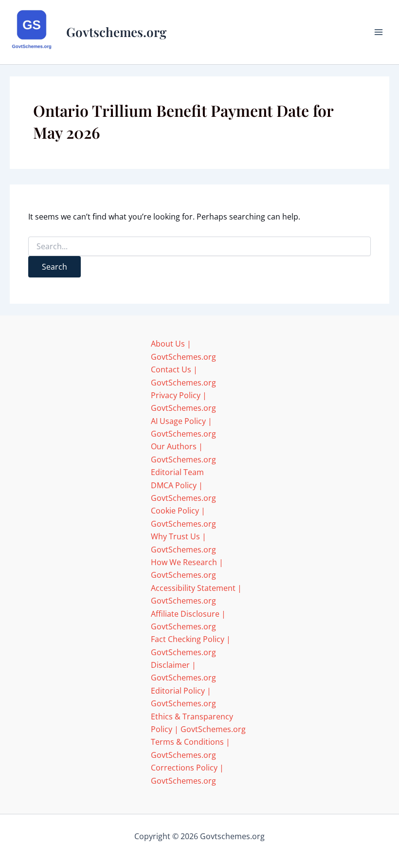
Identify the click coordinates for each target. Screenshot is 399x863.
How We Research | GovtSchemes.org (187, 568)
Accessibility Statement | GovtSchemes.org (196, 594)
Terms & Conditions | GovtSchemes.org (190, 748)
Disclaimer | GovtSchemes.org (183, 671)
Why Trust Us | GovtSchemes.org (183, 542)
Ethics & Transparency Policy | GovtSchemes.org (198, 722)
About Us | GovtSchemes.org (183, 350)
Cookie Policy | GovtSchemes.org (183, 517)
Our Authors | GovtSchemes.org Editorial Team (183, 459)
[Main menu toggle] (378, 32)
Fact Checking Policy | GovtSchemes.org (191, 645)
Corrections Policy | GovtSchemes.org (187, 774)
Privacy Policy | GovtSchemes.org (183, 401)
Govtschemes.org (116, 31)
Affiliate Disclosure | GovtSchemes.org (188, 620)
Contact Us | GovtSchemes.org (183, 375)
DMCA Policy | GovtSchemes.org (183, 491)
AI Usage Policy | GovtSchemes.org (183, 427)
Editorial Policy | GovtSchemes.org (183, 697)
